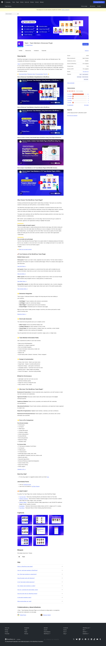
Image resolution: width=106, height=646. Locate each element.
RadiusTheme (29, 45)
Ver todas (86, 105)
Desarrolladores (47, 631)
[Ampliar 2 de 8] (46, 516)
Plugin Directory (8, 6)
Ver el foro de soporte (72, 115)
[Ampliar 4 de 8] (30, 527)
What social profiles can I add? (24, 601)
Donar (65, 631)
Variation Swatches (23, 498)
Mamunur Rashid (47, 615)
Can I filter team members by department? (27, 574)
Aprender (46, 627)
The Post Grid (22, 496)
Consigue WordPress (99, 2)
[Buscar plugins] (18, 14)
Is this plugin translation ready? (24, 597)
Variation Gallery (23, 502)
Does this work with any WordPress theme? (27, 593)
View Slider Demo (22, 281)
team (81, 74)
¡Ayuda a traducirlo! (65, 9)
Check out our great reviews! (25, 249)
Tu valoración (70, 105)
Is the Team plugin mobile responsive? (26, 582)
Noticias (6, 629)
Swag (65, 633)
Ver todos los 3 (86, 71)
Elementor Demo (31, 74)
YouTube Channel (35, 486)
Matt (84, 629)
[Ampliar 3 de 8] (62, 516)
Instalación (36, 50)
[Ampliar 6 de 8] (62, 527)
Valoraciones (28, 50)
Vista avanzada (70, 83)
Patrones (26, 633)
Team (18, 63)
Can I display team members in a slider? (26, 585)
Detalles (20, 50)
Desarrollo (44, 50)
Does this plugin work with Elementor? (26, 578)
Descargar (85, 44)
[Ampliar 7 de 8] (30, 538)
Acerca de (7, 627)
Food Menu (21, 508)
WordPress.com (86, 627)
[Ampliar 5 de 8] (46, 527)
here (48, 477)
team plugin (79, 76)
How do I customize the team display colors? (27, 589)
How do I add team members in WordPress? (27, 570)
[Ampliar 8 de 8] (46, 538)
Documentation (39, 74)
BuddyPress (86, 633)
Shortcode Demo (23, 74)
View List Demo (21, 273)
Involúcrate (65, 627)
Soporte (87, 50)
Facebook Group (27, 484)
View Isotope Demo (22, 288)
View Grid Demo (21, 266)
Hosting (6, 631)
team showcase (85, 76)
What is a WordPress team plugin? (25, 566)
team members (85, 74)
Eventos (65, 629)
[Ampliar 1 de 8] (30, 516)
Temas (25, 629)
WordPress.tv (47, 633)
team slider (86, 79)
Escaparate (26, 627)
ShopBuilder (22, 506)
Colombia (18, 639)
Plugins (25, 631)
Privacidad (7, 633)
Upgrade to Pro (21, 469)
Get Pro (46, 74)
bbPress (85, 631)
